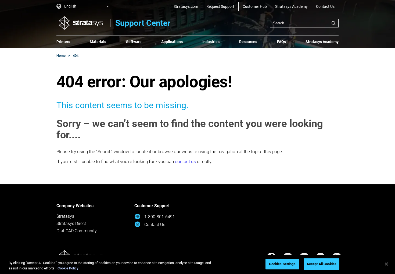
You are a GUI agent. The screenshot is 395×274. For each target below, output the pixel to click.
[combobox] (304, 23)
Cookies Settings (282, 264)
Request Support (220, 6)
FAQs (281, 42)
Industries (211, 42)
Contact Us (325, 6)
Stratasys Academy (291, 6)
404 (75, 56)
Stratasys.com (186, 6)
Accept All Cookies (321, 264)
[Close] (386, 264)
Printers (63, 42)
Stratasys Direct (71, 223)
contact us (185, 161)
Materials (98, 42)
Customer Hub (255, 6)
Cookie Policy (68, 268)
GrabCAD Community (76, 230)
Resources (248, 42)
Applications (172, 42)
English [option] (70, 6)
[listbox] (83, 6)
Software (134, 42)
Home (61, 56)
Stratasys (65, 216)
